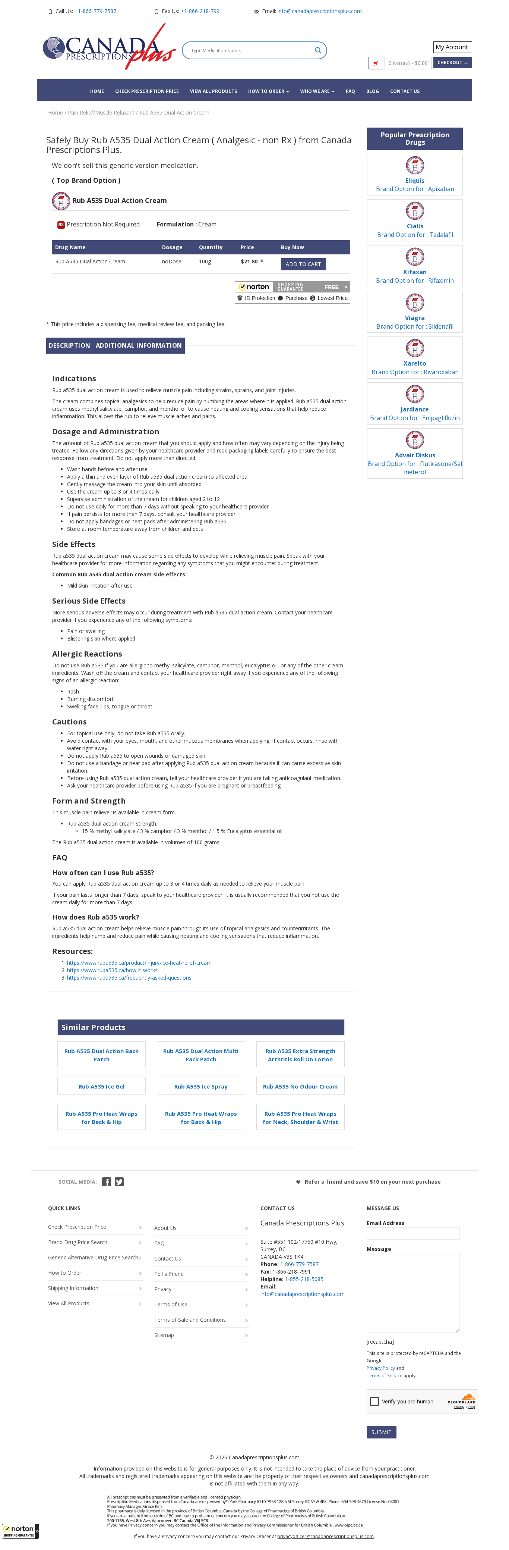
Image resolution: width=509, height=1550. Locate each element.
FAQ (350, 91)
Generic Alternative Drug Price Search (93, 1257)
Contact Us (405, 91)
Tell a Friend (169, 1273)
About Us (165, 1227)
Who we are (315, 91)
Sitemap (164, 1334)
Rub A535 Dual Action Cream (174, 112)
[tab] (69, 346)
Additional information (139, 345)
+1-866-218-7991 (201, 11)
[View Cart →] (376, 63)
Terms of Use (170, 1304)
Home (97, 91)
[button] (20, 1531)
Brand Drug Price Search (77, 1242)
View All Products (213, 91)
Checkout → (452, 62)
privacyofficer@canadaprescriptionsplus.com (325, 1536)
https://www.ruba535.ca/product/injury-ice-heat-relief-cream (139, 962)
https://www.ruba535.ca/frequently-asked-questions (129, 977)
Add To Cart (303, 263)
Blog (372, 91)
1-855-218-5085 (304, 1279)
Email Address (386, 1223)
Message (379, 1248)
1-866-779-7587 (299, 1264)
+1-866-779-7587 (95, 11)
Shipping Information (73, 1287)
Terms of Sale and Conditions (190, 1319)
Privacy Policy (381, 1368)
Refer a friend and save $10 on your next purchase (372, 1181)
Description (70, 345)
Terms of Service (384, 1375)
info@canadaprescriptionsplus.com (320, 11)
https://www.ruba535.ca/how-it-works (112, 970)
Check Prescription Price (147, 91)
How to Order (266, 91)
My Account (452, 47)
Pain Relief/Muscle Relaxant (101, 112)
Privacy (162, 1289)
